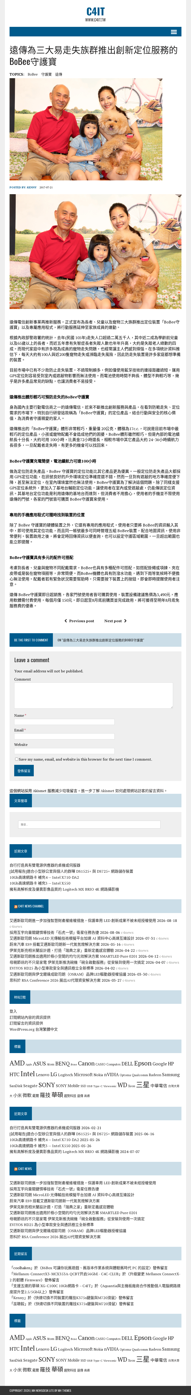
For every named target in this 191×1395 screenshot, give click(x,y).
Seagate (30, 1085)
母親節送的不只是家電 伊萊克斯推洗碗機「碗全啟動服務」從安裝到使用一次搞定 (77, 962)
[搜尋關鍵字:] (89, 824)
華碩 (57, 1095)
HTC (15, 1074)
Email (19, 730)
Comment (22, 679)
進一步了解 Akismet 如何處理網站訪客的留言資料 (122, 790)
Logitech (65, 1074)
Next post (113, 620)
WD (122, 1085)
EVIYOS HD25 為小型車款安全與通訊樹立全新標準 (52, 968)
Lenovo (42, 1074)
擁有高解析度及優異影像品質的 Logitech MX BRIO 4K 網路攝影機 (64, 889)
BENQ (62, 1063)
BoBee (33, 74)
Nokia (98, 1074)
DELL (127, 1063)
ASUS (39, 1063)
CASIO (101, 1064)
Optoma (125, 1075)
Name (19, 715)
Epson (143, 1063)
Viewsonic (109, 1086)
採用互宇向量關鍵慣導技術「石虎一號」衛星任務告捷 (54, 932)
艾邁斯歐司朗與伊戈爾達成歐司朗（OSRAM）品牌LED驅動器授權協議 (68, 974)
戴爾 (35, 1095)
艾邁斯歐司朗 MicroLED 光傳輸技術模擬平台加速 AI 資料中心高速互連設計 (72, 938)
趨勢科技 (70, 1096)
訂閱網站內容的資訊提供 (30, 1017)
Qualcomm (140, 1075)
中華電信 (158, 1085)
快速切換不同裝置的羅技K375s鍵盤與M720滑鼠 (75, 1297)
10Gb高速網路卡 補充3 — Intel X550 (40, 883)
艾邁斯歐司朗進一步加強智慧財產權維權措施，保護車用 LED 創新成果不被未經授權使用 (83, 920)
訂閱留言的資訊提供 (26, 1023)
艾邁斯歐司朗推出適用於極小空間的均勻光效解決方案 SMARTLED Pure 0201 (73, 956)
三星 (143, 1084)
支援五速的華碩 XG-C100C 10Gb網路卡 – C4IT (52, 1285)
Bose (74, 1064)
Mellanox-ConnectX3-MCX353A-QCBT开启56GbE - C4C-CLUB (66, 1273)
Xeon (131, 1086)
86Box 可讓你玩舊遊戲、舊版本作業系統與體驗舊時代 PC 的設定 (95, 1267)
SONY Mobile (68, 1085)
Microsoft (83, 1074)
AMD (17, 1062)
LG (53, 1074)
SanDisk (16, 1085)
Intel (27, 1073)
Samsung (171, 1074)
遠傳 (58, 74)
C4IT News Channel (31, 905)
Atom (50, 1064)
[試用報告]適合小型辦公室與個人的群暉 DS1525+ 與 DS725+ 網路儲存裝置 (71, 871)
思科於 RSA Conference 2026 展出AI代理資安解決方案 (55, 980)
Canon (86, 1063)
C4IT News (25, 1168)
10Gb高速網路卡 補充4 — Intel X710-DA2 (44, 877)
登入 (13, 1011)
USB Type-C (94, 1086)
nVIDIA (111, 1074)
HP (171, 1063)
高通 (87, 1096)
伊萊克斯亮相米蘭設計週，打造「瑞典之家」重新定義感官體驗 (62, 950)
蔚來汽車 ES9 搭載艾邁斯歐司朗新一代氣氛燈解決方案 (55, 944)
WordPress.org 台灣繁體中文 (34, 1029)
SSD (83, 1086)
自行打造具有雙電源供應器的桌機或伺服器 (45, 865)
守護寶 (46, 74)
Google (160, 1064)
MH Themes (64, 1390)
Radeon (155, 1074)
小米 (17, 1095)
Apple (29, 1064)
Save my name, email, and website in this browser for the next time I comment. (85, 759)
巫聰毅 (18, 1303)
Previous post (81, 620)
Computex (113, 1064)
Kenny (32, 187)
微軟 (27, 1095)
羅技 (45, 1095)
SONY (46, 1085)
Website (20, 744)
